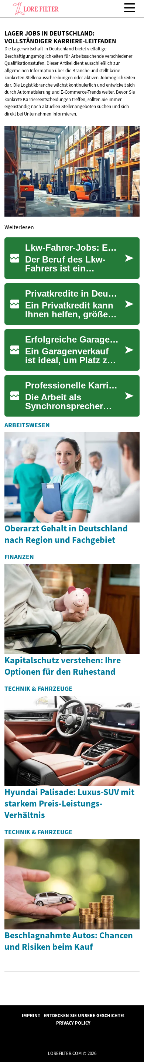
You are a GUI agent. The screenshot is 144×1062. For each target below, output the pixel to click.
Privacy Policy (73, 1023)
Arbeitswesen (27, 425)
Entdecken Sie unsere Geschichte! (84, 1015)
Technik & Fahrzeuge (38, 689)
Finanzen (19, 557)
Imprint (31, 1015)
